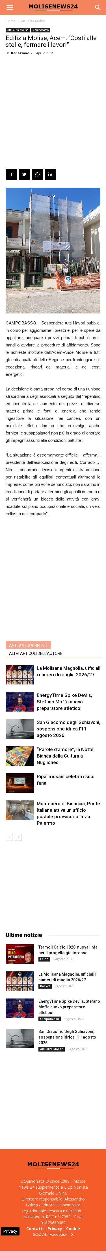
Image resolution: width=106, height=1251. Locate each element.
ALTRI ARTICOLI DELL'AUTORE (35, 653)
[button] (98, 7)
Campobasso (41, 30)
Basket (45, 986)
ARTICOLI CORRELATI (28, 645)
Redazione (20, 53)
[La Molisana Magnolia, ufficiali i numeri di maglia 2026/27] (20, 674)
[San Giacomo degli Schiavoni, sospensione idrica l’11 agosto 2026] (20, 729)
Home (11, 21)
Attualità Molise (33, 21)
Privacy (54, 1228)
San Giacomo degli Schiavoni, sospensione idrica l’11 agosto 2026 (68, 728)
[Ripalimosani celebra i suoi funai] (20, 783)
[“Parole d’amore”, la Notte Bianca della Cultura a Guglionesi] (20, 756)
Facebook (58, 1234)
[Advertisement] (53, 113)
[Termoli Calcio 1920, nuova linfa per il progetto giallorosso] (20, 954)
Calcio (44, 959)
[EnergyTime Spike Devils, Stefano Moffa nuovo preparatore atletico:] (20, 702)
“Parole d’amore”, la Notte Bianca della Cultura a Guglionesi (65, 756)
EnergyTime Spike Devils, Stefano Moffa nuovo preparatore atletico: (64, 701)
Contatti (35, 1228)
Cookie (73, 1228)
